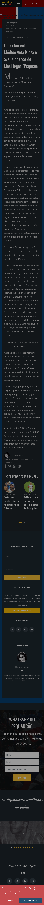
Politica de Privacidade (32, 894)
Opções (10, 900)
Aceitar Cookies (30, 900)
